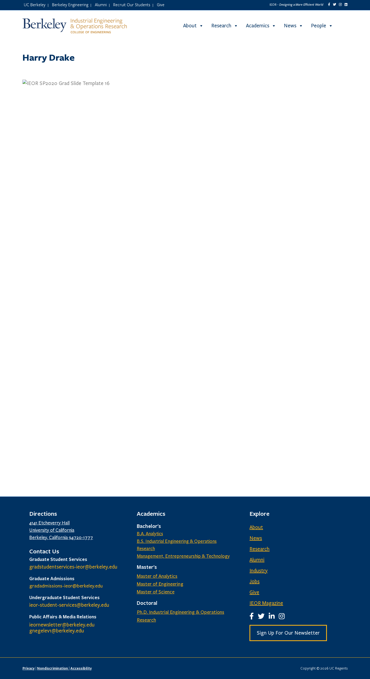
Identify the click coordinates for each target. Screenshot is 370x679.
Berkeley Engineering (70, 4)
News (290, 26)
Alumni (101, 4)
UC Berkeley (35, 4)
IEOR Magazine (266, 603)
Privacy (28, 668)
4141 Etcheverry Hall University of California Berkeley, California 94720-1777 (61, 530)
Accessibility (81, 668)
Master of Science (155, 592)
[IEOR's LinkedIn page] (346, 4)
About (190, 26)
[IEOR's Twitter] (334, 4)
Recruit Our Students (131, 4)
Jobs (254, 582)
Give (160, 4)
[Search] (343, 25)
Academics (257, 26)
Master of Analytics (157, 576)
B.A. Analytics (150, 534)
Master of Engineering (160, 584)
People (318, 26)
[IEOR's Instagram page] (340, 4)
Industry (258, 571)
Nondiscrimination (53, 668)
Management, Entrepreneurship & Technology (183, 556)
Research (221, 26)
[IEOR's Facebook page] (329, 4)
